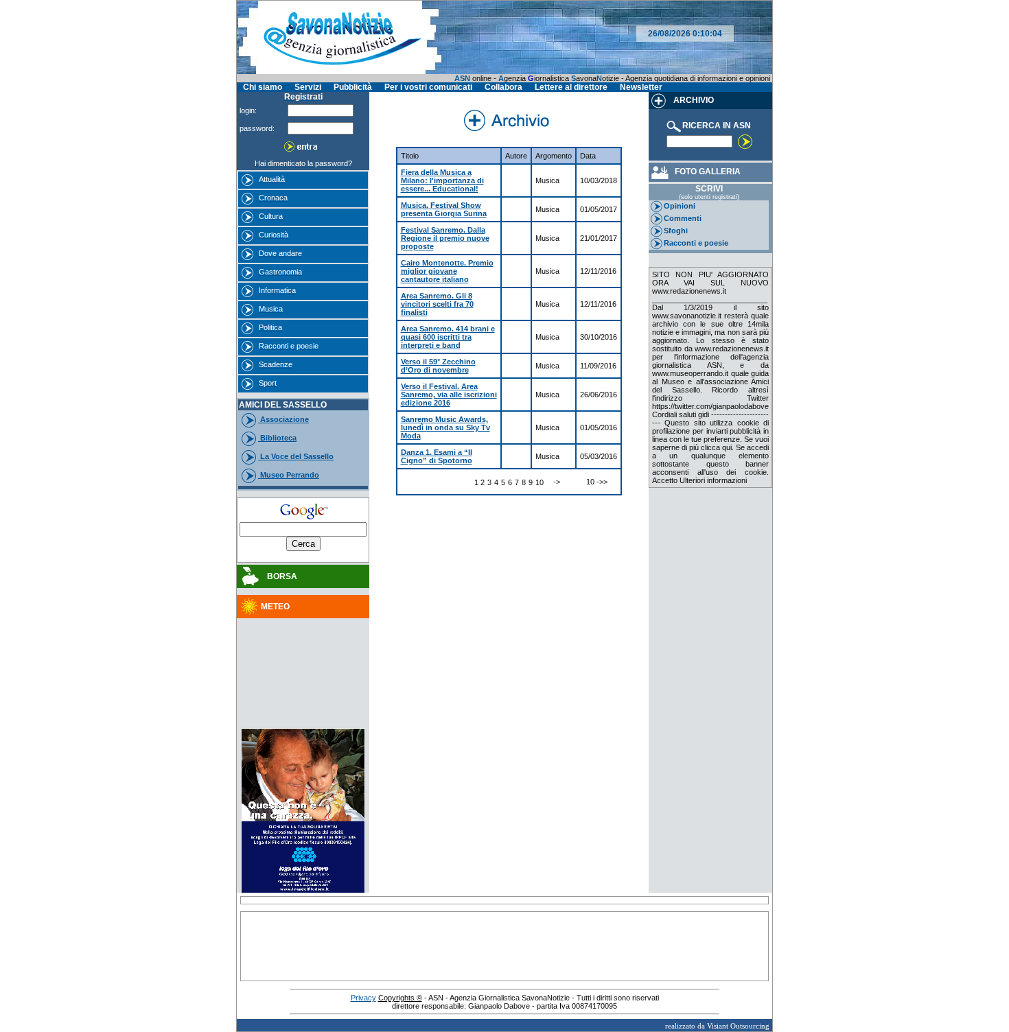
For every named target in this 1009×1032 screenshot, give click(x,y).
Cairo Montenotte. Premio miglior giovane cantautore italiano (447, 271)
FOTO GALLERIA (706, 171)
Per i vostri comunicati (428, 87)
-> (556, 482)
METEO (275, 606)
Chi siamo (262, 87)
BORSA (279, 576)
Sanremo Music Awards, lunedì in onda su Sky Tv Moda (445, 427)
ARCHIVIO (692, 100)
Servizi (307, 87)
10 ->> (596, 482)
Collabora (503, 87)
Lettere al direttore (571, 87)
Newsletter (641, 87)
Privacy (363, 998)
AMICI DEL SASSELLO (283, 405)
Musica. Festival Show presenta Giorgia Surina (444, 209)
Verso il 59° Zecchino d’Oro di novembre (438, 365)
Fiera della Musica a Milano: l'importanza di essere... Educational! (442, 180)
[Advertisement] (303, 658)
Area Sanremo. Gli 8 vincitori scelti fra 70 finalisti (437, 304)
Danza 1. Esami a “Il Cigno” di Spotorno (436, 456)
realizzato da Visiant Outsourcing (717, 1026)
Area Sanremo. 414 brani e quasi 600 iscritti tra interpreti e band (448, 337)
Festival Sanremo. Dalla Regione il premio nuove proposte (445, 238)
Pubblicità (353, 87)
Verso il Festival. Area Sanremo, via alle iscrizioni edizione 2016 (449, 394)
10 (539, 482)
